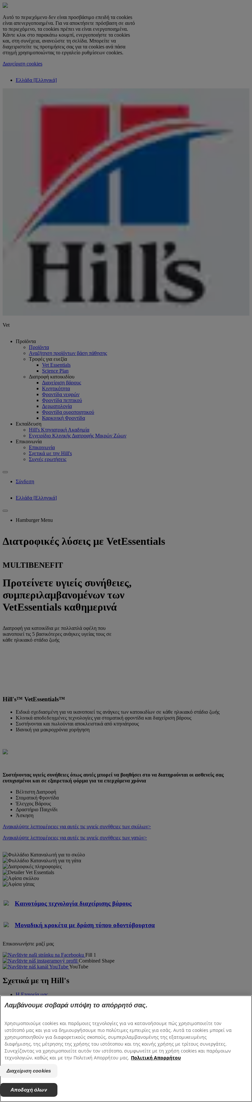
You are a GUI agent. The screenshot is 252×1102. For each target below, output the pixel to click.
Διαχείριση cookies (29, 1071)
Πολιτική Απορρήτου (156, 1058)
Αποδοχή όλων (28, 1090)
